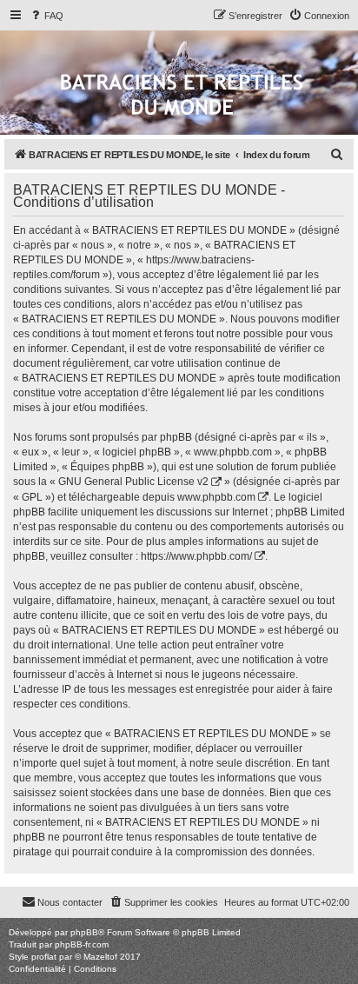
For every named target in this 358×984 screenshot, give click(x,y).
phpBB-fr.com (82, 944)
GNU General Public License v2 (133, 481)
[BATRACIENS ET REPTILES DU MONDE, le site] (181, 96)
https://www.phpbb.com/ (196, 556)
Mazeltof (100, 956)
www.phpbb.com (216, 497)
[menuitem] (46, 15)
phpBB (84, 932)
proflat (43, 956)
